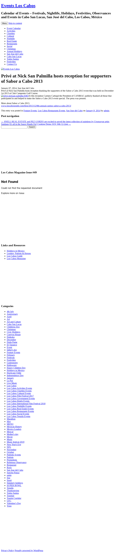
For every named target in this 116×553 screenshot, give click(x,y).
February (11, 355)
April (9, 316)
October (10, 452)
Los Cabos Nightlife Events (19, 406)
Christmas (11, 49)
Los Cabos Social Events (18, 414)
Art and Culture (14, 322)
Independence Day (15, 375)
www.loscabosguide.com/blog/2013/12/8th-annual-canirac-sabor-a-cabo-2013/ (36, 106)
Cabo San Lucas (14, 56)
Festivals (11, 357)
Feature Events (30, 110)
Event (9, 347)
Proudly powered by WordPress (29, 550)
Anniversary (12, 314)
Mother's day (12, 434)
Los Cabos (11, 385)
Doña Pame (12, 342)
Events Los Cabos (18, 5)
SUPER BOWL (14, 485)
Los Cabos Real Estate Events (20, 409)
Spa (8, 478)
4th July (10, 311)
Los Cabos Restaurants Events (51, 110)
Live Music (12, 383)
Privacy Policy (7, 550)
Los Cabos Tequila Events (18, 416)
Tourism (10, 495)
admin (106, 110)
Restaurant (11, 465)
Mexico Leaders (14, 429)
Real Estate (12, 41)
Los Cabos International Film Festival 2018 (26, 403)
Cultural (10, 36)
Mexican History (14, 426)
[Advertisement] (58, 148)
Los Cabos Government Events (21, 398)
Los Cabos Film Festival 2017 (20, 396)
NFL (9, 447)
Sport (9, 480)
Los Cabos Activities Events (19, 388)
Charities (11, 33)
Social (9, 46)
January (10, 378)
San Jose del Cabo (15, 54)
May (9, 421)
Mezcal (10, 432)
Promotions (12, 460)
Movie (10, 437)
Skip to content (15, 23)
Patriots (10, 457)
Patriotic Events (14, 455)
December (11, 339)
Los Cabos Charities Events (19, 391)
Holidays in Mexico (15, 251)
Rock (9, 467)
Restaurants (12, 43)
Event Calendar (14, 28)
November (11, 449)
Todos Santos (13, 59)
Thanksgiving (13, 490)
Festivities (11, 61)
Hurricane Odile (14, 373)
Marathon (11, 419)
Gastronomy (12, 362)
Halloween (12, 365)
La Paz (10, 380)
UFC (9, 501)
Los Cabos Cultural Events (19, 393)
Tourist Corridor (14, 498)
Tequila (10, 488)
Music (9, 439)
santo (9, 475)
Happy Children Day (16, 368)
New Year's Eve (14, 444)
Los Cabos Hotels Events (18, 401)
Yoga (9, 506)
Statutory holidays (15, 483)
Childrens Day (13, 327)
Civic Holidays (13, 332)
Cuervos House (14, 334)
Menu (4, 23)
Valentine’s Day (14, 503)
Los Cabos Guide (14, 256)
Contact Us (12, 64)
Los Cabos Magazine (16, 258)
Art (8, 319)
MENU (10, 424)
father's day (12, 350)
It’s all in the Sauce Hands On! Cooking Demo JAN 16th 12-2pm (40, 124)
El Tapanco (12, 345)
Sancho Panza (13, 472)
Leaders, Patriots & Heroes (19, 253)
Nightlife (11, 38)
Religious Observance (16, 462)
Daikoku (11, 337)
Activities (11, 31)
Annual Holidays (14, 51)
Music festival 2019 (15, 442)
